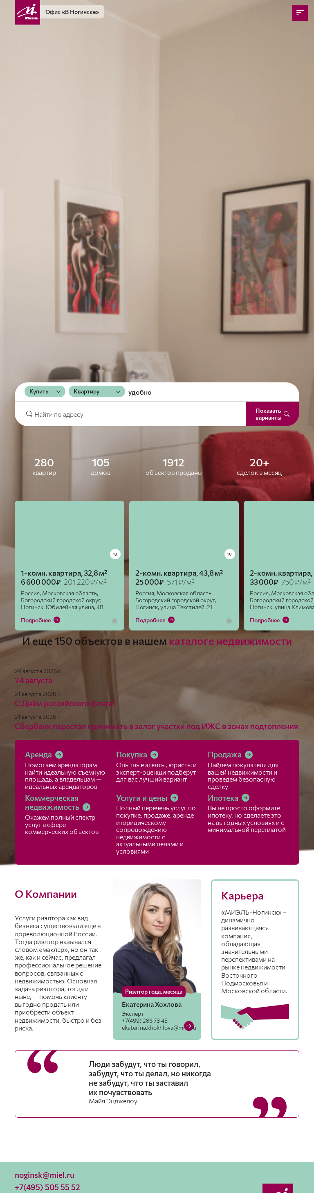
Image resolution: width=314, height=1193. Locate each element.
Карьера (242, 895)
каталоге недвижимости (230, 640)
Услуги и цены (142, 797)
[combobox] (45, 391)
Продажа (225, 754)
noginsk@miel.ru (44, 1174)
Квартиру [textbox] (86, 391)
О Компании (46, 893)
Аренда (39, 754)
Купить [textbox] (38, 391)
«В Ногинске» (72, 11)
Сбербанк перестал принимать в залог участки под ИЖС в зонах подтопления (156, 726)
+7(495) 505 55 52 (47, 1187)
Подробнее (36, 620)
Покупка (132, 754)
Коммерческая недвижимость (53, 802)
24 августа (33, 680)
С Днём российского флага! (65, 703)
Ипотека (224, 797)
